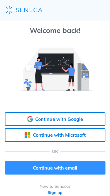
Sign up (55, 192)
